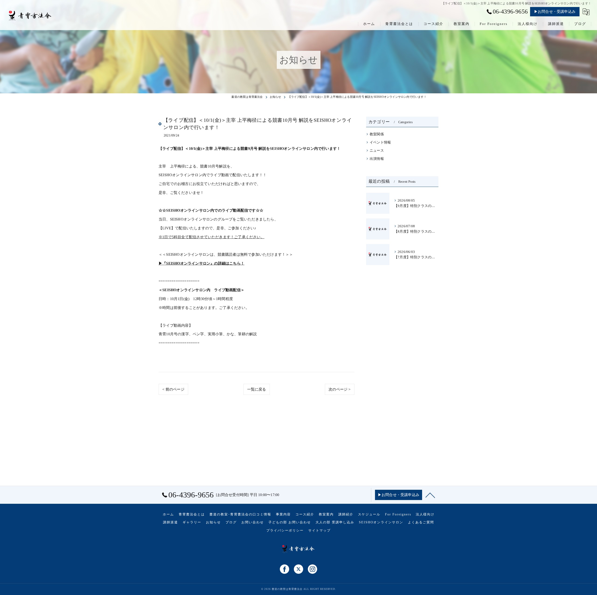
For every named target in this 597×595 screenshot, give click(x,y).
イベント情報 (380, 142)
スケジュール (369, 514)
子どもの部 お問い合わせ (289, 522)
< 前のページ (173, 389)
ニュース (377, 150)
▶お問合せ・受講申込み (555, 12)
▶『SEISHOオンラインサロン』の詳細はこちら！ (201, 263)
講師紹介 (345, 514)
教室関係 (377, 134)
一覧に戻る (256, 389)
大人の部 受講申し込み (335, 522)
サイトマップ (319, 530)
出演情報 (377, 159)
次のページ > (340, 389)
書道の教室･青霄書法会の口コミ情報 (240, 514)
